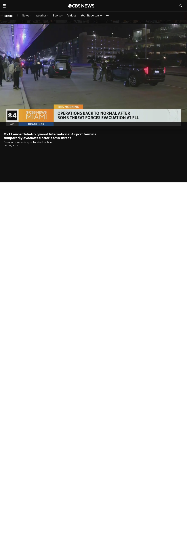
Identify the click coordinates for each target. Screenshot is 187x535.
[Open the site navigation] (29, 6)
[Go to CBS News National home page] (81, 6)
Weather (41, 15)
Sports (57, 15)
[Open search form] (181, 6)
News (26, 15)
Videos (71, 15)
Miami (8, 16)
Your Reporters (90, 15)
